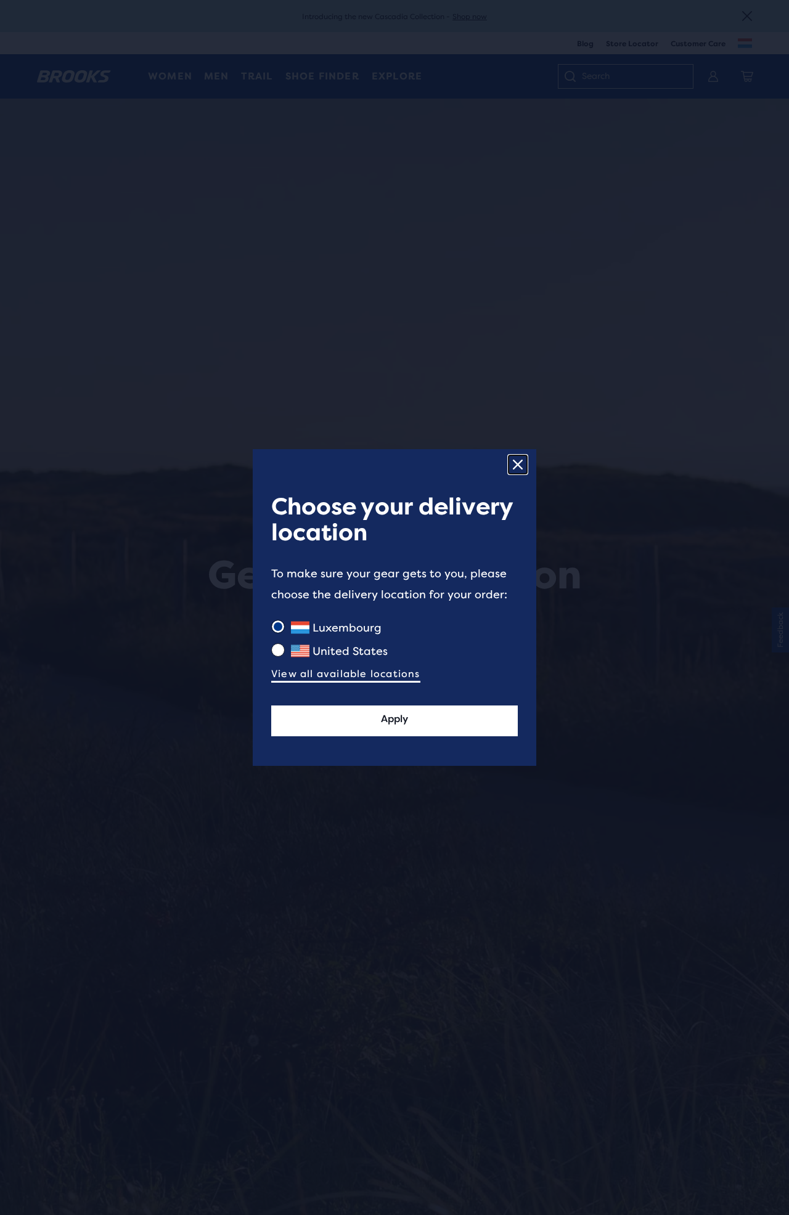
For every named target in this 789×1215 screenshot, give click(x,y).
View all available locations (345, 674)
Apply (394, 719)
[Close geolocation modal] (518, 464)
